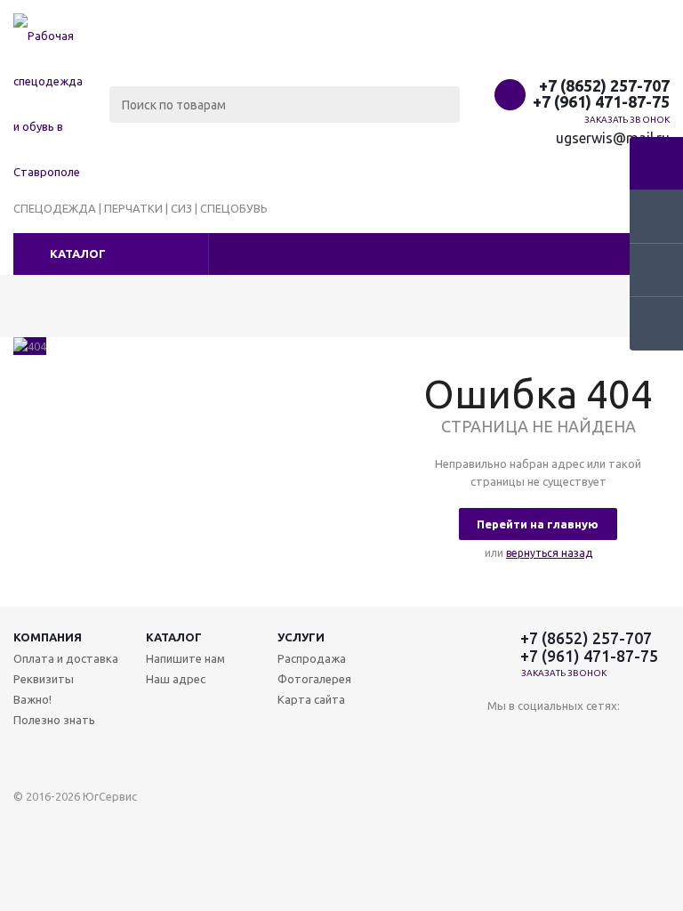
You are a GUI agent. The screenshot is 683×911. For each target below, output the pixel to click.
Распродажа (311, 658)
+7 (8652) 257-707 (604, 85)
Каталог (78, 253)
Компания (47, 637)
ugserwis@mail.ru (613, 138)
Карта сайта (311, 699)
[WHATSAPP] (537, 735)
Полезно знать (54, 719)
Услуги (301, 637)
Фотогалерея (314, 679)
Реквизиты (43, 679)
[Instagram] (501, 735)
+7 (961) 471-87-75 (601, 101)
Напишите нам (185, 658)
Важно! (32, 699)
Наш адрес (175, 679)
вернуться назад (549, 553)
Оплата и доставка (65, 658)
